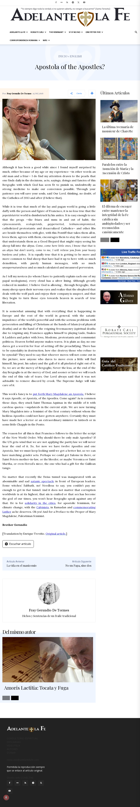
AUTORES (12, 749)
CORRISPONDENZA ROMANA (24, 40)
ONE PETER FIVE (93, 32)
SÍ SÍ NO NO (74, 32)
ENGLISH (76, 56)
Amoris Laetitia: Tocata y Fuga (36, 688)
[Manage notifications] (6, 797)
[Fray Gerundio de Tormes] (49, 593)
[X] (78, 2)
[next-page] (15, 698)
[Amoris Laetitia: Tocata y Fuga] (47, 659)
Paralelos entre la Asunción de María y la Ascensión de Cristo (117, 168)
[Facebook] (56, 2)
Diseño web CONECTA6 (20, 777)
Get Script (122, 281)
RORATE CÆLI (37, 32)
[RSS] (67, 2)
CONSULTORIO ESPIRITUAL (22, 738)
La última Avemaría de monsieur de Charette (118, 129)
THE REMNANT (56, 32)
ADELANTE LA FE (17, 32)
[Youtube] (84, 2)
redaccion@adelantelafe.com (23, 759)
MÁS (45, 40)
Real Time (131, 281)
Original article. (56, 533)
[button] (136, 32)
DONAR (11, 752)
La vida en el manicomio (22, 565)
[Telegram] (72, 2)
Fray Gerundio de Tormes (19, 94)
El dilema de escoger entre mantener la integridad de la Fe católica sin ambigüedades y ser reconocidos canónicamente (117, 219)
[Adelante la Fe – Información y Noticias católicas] (70, 17)
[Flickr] (61, 2)
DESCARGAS (14, 742)
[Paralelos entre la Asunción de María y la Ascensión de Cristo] (119, 149)
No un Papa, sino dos (78, 565)
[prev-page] (6, 698)
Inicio (62, 56)
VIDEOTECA (13, 745)
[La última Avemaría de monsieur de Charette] (119, 111)
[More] (92, 93)
